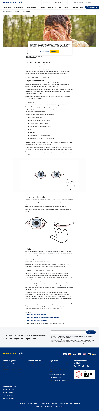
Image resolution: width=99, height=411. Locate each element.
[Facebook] (83, 366)
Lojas (60, 7)
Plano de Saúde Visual (76, 7)
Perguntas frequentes (60, 380)
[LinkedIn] (88, 366)
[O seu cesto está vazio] (70, 2)
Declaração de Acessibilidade (42, 406)
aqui (8, 366)
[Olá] (46, 2)
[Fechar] (69, 42)
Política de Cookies (8, 392)
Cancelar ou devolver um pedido (57, 374)
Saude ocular (10, 11)
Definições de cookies (44, 51)
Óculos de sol (6, 7)
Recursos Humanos (45, 403)
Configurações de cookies (57, 406)
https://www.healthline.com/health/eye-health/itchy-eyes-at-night (43, 317)
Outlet (65, 7)
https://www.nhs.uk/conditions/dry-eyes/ (37, 314)
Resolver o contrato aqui (55, 377)
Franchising (54, 403)
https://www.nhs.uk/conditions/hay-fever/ (37, 320)
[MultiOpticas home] (13, 353)
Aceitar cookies (54, 51)
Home (4, 11)
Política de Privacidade (8, 389)
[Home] (13, 2)
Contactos (60, 403)
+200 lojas (14, 363)
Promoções (42, 7)
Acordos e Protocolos (33, 403)
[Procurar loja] (65, 2)
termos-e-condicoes (84, 339)
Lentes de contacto (18, 7)
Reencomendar (57, 2)
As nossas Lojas (23, 403)
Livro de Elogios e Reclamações (72, 403)
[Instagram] (75, 366)
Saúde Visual (51, 7)
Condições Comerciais (8, 398)
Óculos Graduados (31, 7)
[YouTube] (79, 366)
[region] (50, 48)
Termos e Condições (8, 395)
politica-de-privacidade (71, 339)
